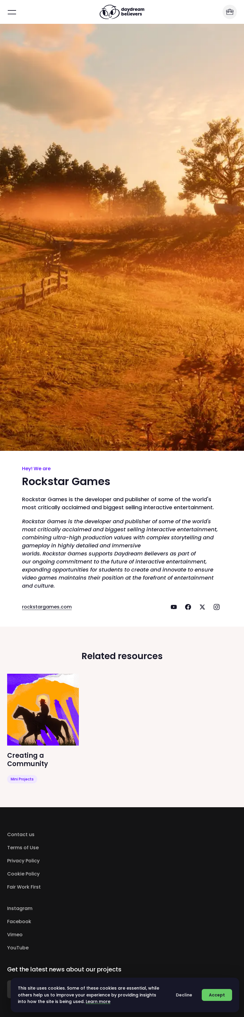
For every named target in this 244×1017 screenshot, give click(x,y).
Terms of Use (23, 847)
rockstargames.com (47, 606)
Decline (184, 995)
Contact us (21, 834)
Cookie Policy (23, 873)
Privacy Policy (23, 860)
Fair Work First (24, 887)
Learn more (98, 1001)
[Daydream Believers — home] (122, 12)
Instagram (45, 908)
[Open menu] (12, 12)
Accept (217, 995)
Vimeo (40, 934)
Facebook (44, 921)
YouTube (43, 947)
